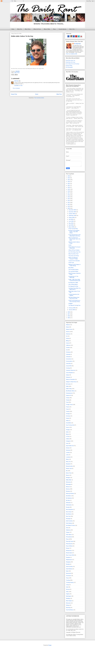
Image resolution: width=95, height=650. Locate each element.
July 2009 (71, 219)
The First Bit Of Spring (73, 269)
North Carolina (69, 520)
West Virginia (69, 600)
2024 (69, 179)
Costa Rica (68, 363)
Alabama (68, 324)
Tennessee (68, 575)
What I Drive (28, 29)
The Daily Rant (77, 43)
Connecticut (68, 358)
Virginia (67, 593)
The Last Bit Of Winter (73, 271)
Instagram (68, 441)
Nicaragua (68, 518)
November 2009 (72, 211)
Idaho (67, 431)
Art (66, 336)
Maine (67, 459)
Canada (68, 347)
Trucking (68, 580)
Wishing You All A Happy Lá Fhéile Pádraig (74, 265)
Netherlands (68, 504)
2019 (69, 189)
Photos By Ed (69, 543)
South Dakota (69, 568)
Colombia (68, 354)
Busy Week (71, 267)
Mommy (68, 488)
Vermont (68, 589)
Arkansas (68, 333)
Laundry (68, 452)
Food (67, 402)
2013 (69, 200)
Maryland (68, 463)
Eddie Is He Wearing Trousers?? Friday (73, 258)
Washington (68, 596)
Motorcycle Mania (70, 493)
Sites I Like (72, 29)
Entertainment (69, 393)
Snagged (70, 303)
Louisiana (68, 457)
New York (68, 516)
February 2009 (72, 307)
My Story (68, 500)
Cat (67, 349)
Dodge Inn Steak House (71, 381)
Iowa (67, 443)
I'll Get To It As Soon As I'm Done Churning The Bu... (75, 301)
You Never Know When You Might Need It (75, 289)
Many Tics (68, 461)
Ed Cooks (68, 384)
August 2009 (72, 217)
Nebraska (68, 502)
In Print (67, 436)
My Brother (68, 495)
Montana (68, 491)
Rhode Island (69, 552)
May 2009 (71, 223)
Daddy (67, 374)
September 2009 (72, 215)
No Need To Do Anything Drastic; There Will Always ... (74, 231)
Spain (67, 571)
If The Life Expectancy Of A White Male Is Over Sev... (75, 235)
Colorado (68, 356)
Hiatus (67, 420)
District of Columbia (70, 379)
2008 (69, 312)
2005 (69, 317)
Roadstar (68, 557)
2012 (69, 202)
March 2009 (71, 226)
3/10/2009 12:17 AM (18, 85)
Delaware (68, 377)
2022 (69, 183)
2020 (69, 187)
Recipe (67, 548)
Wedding (68, 598)
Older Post (59, 94)
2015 (69, 196)
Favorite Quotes (62, 29)
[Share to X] (14, 74)
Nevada (67, 507)
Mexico (67, 475)
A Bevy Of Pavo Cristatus (74, 250)
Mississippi (68, 484)
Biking (67, 340)
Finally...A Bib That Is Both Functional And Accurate (74, 280)
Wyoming (68, 607)
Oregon (67, 532)
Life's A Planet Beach (73, 284)
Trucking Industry (70, 582)
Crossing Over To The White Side (73, 277)
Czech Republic (69, 372)
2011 (69, 204)
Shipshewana (69, 559)
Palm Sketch (69, 534)
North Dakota (69, 523)
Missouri (68, 486)
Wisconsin (68, 603)
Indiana (67, 438)
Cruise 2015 (68, 365)
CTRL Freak (71, 262)
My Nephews (69, 498)
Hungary (68, 429)
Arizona (67, 331)
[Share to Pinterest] (17, 74)
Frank (67, 409)
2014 (69, 198)
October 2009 (72, 213)
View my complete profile (71, 53)
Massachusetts (69, 466)
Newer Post (14, 94)
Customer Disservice (70, 370)
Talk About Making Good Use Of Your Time (74, 298)
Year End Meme (69, 609)
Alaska (67, 327)
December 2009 (72, 209)
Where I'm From (37, 29)
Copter (70, 245)
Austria (67, 338)
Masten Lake (69, 468)
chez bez (16, 80)
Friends (67, 411)
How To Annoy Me (70, 425)
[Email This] (11, 74)
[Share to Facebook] (15, 74)
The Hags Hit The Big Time (74, 305)
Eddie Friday (69, 388)
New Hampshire (69, 509)
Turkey (67, 584)
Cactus (67, 343)
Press (54, 29)
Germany (68, 415)
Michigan (68, 477)
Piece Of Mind (69, 546)
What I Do (19, 29)
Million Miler (68, 479)
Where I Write (47, 29)
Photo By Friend (69, 541)
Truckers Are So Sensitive (74, 260)
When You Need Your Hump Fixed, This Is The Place (74, 239)
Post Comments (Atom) (39, 97)
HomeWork (68, 422)
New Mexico (68, 514)
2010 (69, 206)
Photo (18, 72)
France (67, 406)
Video (67, 591)
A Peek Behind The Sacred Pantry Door (74, 247)
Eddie (15, 72)
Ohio (67, 527)
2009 (69, 208)
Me (66, 470)
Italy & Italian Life (70, 445)
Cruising (68, 368)
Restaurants (68, 550)
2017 (69, 193)
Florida (67, 400)
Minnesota (68, 482)
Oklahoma (68, 530)
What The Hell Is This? (74, 253)
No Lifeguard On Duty (73, 286)
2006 (69, 315)
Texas (67, 577)
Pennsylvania (69, 536)
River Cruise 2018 (70, 555)
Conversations (69, 361)
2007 (69, 314)
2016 (69, 194)
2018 (69, 191)
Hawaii (67, 418)
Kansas (67, 447)
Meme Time (68, 473)
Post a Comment (16, 88)
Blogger (49, 645)
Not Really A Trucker (70, 525)
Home (13, 29)
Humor (67, 427)
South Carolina (69, 566)
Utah (67, 587)
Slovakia (68, 564)
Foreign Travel (69, 404)
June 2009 (71, 221)
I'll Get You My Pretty (73, 228)
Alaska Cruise (69, 329)
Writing (67, 605)
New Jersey (68, 511)
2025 (69, 177)
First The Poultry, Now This (74, 252)
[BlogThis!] (13, 74)
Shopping (68, 561)
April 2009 (71, 225)
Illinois (67, 434)
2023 (69, 181)
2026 (69, 175)
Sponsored (68, 573)
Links (67, 454)
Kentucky (68, 450)
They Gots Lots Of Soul (74, 255)
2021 (69, 185)
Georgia (68, 413)
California (68, 345)
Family (67, 397)
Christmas (68, 352)
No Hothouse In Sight (73, 282)
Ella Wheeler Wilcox (70, 390)
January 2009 (72, 309)
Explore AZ (68, 395)
